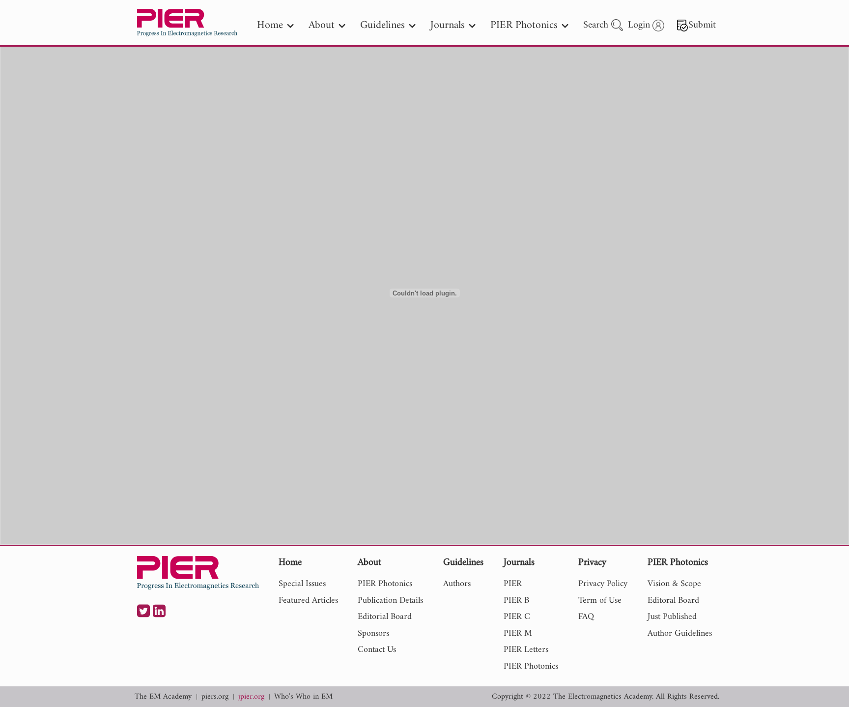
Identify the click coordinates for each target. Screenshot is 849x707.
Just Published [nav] (672, 616)
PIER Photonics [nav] (524, 25)
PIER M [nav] (518, 633)
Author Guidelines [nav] (680, 633)
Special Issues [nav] (302, 583)
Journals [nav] (447, 25)
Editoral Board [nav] (673, 600)
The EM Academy (163, 697)
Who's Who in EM (303, 697)
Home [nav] (270, 25)
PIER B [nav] (516, 600)
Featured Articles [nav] (308, 600)
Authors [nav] (457, 583)
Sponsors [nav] (373, 633)
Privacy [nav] (592, 563)
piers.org (214, 697)
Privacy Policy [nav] (602, 583)
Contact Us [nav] (377, 649)
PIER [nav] (513, 583)
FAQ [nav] (586, 616)
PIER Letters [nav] (526, 649)
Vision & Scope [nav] (674, 583)
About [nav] (322, 25)
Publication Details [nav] (390, 600)
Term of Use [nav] (600, 600)
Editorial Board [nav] (385, 616)
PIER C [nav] (517, 616)
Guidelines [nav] (382, 25)
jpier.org (251, 697)
